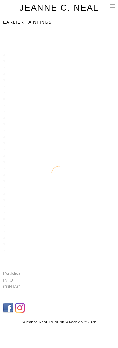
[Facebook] (9, 310)
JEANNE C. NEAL (59, 8)
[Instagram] (20, 310)
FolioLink (56, 322)
